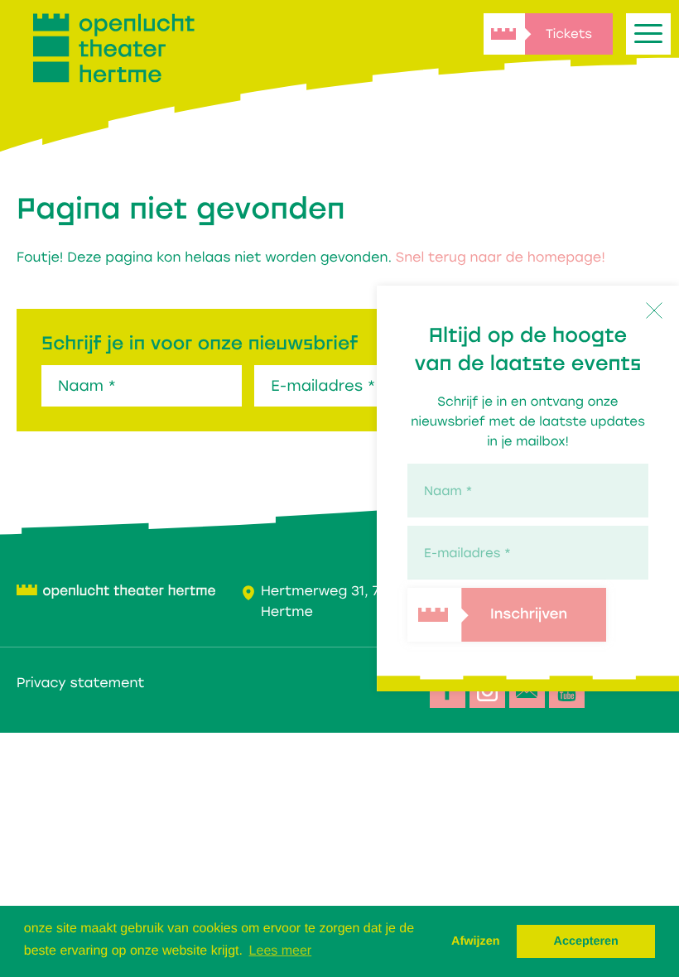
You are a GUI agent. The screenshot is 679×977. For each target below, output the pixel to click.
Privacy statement (80, 683)
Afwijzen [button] (475, 941)
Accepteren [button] (585, 941)
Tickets (569, 33)
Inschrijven (528, 616)
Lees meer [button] (280, 951)
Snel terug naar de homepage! (500, 257)
